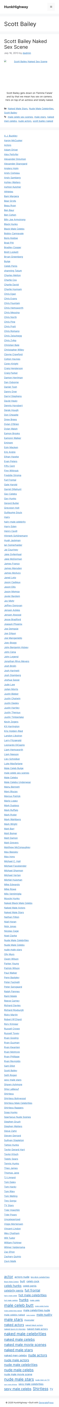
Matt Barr (9, 828)
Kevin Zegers (11, 721)
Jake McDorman (13, 559)
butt (22, 1281)
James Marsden (13, 568)
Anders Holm (11, 168)
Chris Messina (12, 312)
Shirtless (9, 1093)
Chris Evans (10, 298)
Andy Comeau (12, 173)
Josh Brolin (10, 666)
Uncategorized (12, 1219)
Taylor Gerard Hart (14, 1149)
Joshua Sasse (11, 680)
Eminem (8, 442)
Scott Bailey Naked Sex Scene (25, 44)
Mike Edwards (12, 884)
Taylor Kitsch (11, 1154)
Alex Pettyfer (11, 154)
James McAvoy (12, 573)
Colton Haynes (12, 359)
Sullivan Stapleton (14, 1140)
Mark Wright (10, 824)
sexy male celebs (17, 1389)
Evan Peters (10, 461)
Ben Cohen (10, 215)
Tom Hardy (10, 1186)
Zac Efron (9, 1252)
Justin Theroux (12, 712)
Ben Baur (9, 210)
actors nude (22, 1277)
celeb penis (29, 1285)
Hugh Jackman (12, 540)
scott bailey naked (43, 121)
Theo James (11, 1168)
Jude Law (9, 684)
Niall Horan (10, 921)
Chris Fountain (12, 303)
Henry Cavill (10, 531)
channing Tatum (13, 270)
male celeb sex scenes (20, 117)
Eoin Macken (11, 447)
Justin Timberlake (14, 717)
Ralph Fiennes (12, 991)
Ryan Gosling (11, 1038)
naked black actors (34, 1325)
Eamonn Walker (12, 438)
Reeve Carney (11, 1000)
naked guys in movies (15, 1329)
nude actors (24, 121)
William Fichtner (13, 1242)
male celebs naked (14, 1314)
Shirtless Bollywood (15, 1098)
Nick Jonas (10, 926)
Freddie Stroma (12, 475)
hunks (24, 1300)
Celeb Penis (10, 266)
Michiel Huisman (13, 880)
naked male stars (18, 1350)
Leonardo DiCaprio (14, 745)
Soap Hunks (10, 1112)
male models (30, 1315)
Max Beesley (11, 852)
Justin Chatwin (12, 698)
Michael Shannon (13, 870)
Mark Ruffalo (11, 810)
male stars (40, 117)
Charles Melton (12, 275)
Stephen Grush (12, 1121)
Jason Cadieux (12, 582)
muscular (29, 1320)
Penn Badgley (11, 977)
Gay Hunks (10, 498)
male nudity (44, 1314)
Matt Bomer (10, 833)
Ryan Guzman (11, 1042)
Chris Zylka (10, 340)
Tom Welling (10, 1196)
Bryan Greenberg (13, 256)
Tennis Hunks (11, 1163)
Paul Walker (10, 973)
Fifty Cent (9, 466)
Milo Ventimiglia (12, 893)
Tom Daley (10, 1182)
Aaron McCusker (13, 140)
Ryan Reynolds (12, 1061)
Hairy (7, 517)
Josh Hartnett (11, 670)
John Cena (10, 652)
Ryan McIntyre (12, 1052)
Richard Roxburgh (14, 1010)
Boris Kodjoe (11, 238)
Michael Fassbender (15, 866)
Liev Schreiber (12, 759)
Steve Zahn (10, 1131)
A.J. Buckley (10, 135)
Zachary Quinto (12, 1256)
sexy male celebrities (31, 1384)
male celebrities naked (13, 1311)
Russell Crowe (12, 1028)
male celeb (35, 1300)
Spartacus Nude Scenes (17, 1117)
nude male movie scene (18, 1374)
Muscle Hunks (12, 898)
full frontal (32, 1290)
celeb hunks (13, 1285)
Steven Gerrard (12, 1135)
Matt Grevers (11, 842)
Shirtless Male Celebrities (18, 1103)
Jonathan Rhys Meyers (16, 661)
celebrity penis (13, 1290)
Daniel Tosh (10, 387)
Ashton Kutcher (12, 187)
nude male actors (16, 1360)
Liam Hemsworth (13, 749)
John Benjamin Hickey (16, 647)
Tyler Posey (10, 1214)
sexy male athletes (10, 1384)
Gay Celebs (10, 494)
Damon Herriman (13, 377)
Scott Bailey (10, 112)
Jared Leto (10, 577)
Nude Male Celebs (14, 945)
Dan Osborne (11, 382)
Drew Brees (10, 419)
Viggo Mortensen (13, 1224)
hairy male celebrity (15, 521)
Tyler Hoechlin (12, 1210)
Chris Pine (9, 321)
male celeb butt (19, 1305)
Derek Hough (11, 410)
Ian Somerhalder (13, 545)
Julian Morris (11, 689)
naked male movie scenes (25, 1344)
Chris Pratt (10, 326)
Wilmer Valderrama (14, 1247)
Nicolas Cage (11, 931)
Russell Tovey (11, 1033)
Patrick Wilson (12, 968)
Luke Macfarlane (13, 763)
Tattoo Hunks (11, 1145)
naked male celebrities (25, 1333)
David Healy (10, 401)
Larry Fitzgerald (12, 740)
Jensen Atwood (12, 614)
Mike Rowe (10, 889)
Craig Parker (11, 373)
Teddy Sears (11, 1159)
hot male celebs (11, 1300)
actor (8, 1276)
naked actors (14, 1325)
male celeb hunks (42, 1306)
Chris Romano (11, 331)
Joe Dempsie (11, 628)
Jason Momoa (12, 591)
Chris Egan (10, 294)
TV (51, 1389)
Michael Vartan (12, 875)
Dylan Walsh (11, 428)
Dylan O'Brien (11, 424)
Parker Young (11, 963)
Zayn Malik (10, 1261)
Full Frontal (10, 480)
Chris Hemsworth (13, 308)
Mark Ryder (10, 814)
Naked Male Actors (14, 907)
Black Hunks (11, 224)
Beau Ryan (10, 205)
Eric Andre (10, 452)
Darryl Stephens (13, 396)
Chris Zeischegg (13, 335)
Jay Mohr (9, 600)
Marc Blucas (11, 791)
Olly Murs (9, 954)
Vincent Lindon (12, 1228)
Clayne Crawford (13, 354)
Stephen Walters (13, 1126)
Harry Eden (10, 526)
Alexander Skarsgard (15, 163)
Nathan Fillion (11, 917)
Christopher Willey (14, 349)
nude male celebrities (20, 1365)
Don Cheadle (11, 414)
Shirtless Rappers (13, 1107)
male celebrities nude (36, 1310)
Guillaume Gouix (13, 512)
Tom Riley (9, 1191)
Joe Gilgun (10, 633)
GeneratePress (46, 1402)
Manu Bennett (12, 786)
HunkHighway (16, 7)
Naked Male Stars (18, 108)
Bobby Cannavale (14, 233)
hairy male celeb (10, 1296)
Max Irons (9, 856)
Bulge (7, 261)
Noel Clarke (10, 935)
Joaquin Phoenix (13, 624)
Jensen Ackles (12, 610)
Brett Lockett (11, 252)
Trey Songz (10, 1200)
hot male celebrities (33, 1295)
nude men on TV (42, 1380)
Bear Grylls (10, 201)
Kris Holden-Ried (13, 731)
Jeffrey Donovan (13, 605)
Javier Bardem (12, 596)
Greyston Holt (11, 507)
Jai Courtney (11, 549)
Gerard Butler (11, 503)
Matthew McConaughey (17, 847)
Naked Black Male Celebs (18, 903)
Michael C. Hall (12, 861)
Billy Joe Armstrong (14, 219)
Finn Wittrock (11, 470)
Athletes (8, 191)
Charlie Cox (10, 280)
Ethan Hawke (11, 456)
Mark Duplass (11, 805)
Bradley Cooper (12, 247)
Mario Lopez (11, 800)
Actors (7, 145)
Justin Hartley (11, 707)
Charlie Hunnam (13, 289)
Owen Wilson (11, 959)
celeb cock (32, 1281)
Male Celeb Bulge (13, 768)
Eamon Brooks (12, 433)
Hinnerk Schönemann (16, 535)
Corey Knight (11, 363)
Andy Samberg (12, 177)
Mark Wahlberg (12, 819)
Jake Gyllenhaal (13, 554)
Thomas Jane (11, 1172)
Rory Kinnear (11, 1024)
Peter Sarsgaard (13, 986)
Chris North (10, 317)
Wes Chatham (11, 1233)
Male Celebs (11, 777)
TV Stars (9, 1205)
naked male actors (37, 1329)
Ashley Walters (12, 182)
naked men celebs (15, 1355)
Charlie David (11, 284)
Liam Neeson (11, 754)
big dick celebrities (40, 1277)
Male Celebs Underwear (17, 782)
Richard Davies (12, 1005)
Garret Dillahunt (12, 489)
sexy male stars (12, 1079)
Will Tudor (9, 1238)
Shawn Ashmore (13, 1084)
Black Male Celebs (14, 228)
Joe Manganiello (13, 638)
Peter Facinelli (12, 982)
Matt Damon (11, 838)
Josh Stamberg (12, 675)
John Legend (11, 656)
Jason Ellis (10, 587)
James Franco (12, 563)
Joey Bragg (10, 642)
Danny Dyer (10, 391)
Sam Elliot (9, 1066)
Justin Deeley (11, 703)
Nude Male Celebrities (41, 108)
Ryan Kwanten (12, 1047)
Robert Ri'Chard (13, 1019)
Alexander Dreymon (15, 159)
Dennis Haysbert (13, 405)
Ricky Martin (11, 1014)
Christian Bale (11, 345)
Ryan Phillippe (11, 1056)
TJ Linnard (10, 1177)
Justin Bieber (11, 693)
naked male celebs (19, 1339)
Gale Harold (10, 484)
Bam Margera (11, 196)
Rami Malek (10, 996)
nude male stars (13, 949)
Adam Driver (11, 149)
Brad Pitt (9, 242)
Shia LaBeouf (11, 1089)
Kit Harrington (11, 726)
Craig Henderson (13, 368)
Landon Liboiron (13, 735)
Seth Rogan (10, 1075)
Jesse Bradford (12, 619)
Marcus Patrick (12, 796)
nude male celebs (19, 1370)
